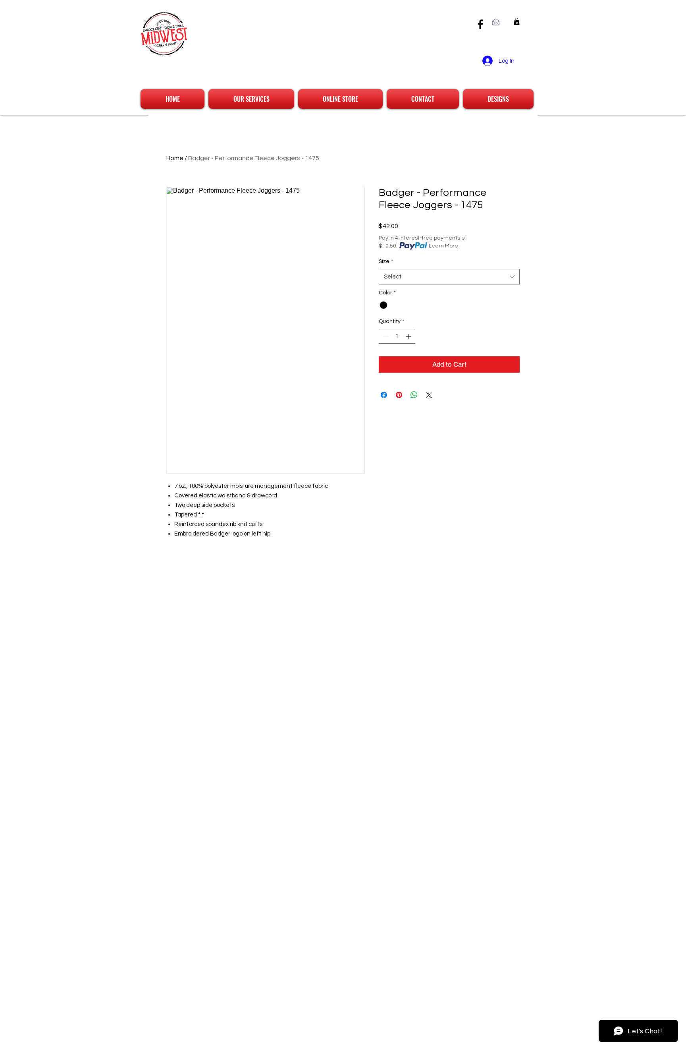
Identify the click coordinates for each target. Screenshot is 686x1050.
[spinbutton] (397, 336)
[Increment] (409, 336)
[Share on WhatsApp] (414, 395)
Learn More (443, 246)
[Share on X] (429, 395)
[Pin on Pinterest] (399, 395)
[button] (517, 21)
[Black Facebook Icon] (480, 24)
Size (386, 261)
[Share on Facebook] (384, 395)
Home (174, 158)
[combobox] (449, 276)
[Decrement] (385, 336)
